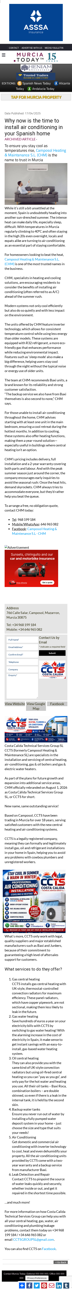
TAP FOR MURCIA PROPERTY (36, 70)
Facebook (57, 677)
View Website (15, 677)
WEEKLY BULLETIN (54, 20)
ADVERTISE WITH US (32, 20)
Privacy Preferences (37, 1250)
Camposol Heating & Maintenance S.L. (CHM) (35, 125)
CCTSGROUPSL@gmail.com (33, 1212)
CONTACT (14, 20)
